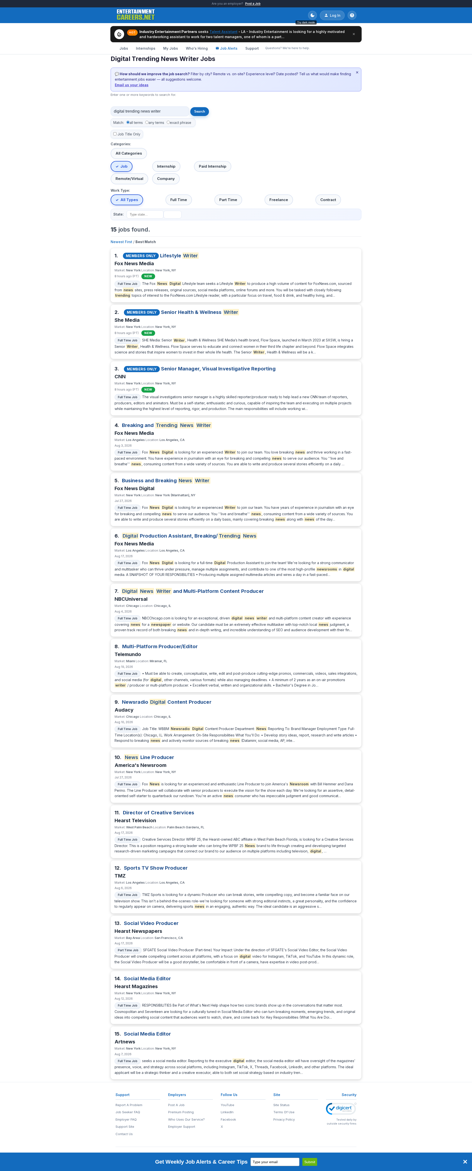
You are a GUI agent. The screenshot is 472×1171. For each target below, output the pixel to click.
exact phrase (180, 122)
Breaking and (166, 425)
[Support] (352, 15)
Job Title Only (129, 134)
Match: (118, 122)
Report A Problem (129, 1105)
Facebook (228, 1119)
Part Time (228, 199)
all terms (136, 122)
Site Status (281, 1105)
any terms (156, 122)
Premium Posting (181, 1112)
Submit (309, 1162)
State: (118, 214)
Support (252, 48)
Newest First (121, 242)
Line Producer (149, 757)
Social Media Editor (147, 978)
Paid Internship (212, 166)
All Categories (129, 153)
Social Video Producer (151, 923)
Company (166, 178)
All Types (129, 199)
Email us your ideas (131, 85)
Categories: (121, 144)
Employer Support (181, 1126)
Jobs (123, 48)
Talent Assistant (223, 31)
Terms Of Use (284, 1112)
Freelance (278, 199)
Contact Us (124, 1134)
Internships (145, 48)
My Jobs (170, 48)
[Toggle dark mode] (312, 15)
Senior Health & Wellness (199, 312)
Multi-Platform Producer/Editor (160, 646)
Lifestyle (179, 256)
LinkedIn (227, 1112)
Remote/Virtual (129, 178)
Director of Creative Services (158, 813)
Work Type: (120, 190)
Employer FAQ (126, 1119)
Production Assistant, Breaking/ (190, 536)
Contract (328, 199)
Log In (335, 15)
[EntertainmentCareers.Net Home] (136, 15)
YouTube (227, 1105)
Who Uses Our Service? (186, 1119)
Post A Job (176, 1105)
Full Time (178, 199)
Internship (166, 166)
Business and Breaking (166, 480)
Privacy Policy (284, 1119)
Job (124, 166)
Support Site (125, 1126)
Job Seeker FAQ (128, 1112)
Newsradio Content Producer (166, 702)
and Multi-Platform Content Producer (193, 591)
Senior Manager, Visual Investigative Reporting (218, 369)
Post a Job (253, 3)
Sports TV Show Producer (156, 868)
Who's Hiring (197, 48)
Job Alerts (228, 48)
